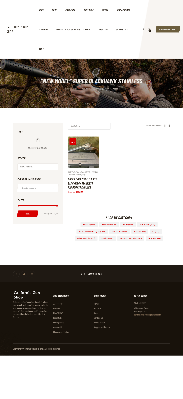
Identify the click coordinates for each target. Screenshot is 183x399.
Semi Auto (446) (154, 238)
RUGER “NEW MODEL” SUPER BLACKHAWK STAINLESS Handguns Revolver (82, 183)
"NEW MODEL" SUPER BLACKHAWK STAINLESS (83, 172)
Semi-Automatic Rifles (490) (131, 238)
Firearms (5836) (89, 224)
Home (67, 88)
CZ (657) (155, 231)
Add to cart (80, 154)
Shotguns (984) (140, 231)
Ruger (84, 174)
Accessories (58, 304)
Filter (27, 214)
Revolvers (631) (107, 238)
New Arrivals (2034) (147, 224)
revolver (78, 174)
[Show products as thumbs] (165, 125)
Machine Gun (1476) (119, 231)
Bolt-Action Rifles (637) (86, 238)
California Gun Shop (31, 349)
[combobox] (38, 188)
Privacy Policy (58, 322)
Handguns (71, 174)
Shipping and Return (61, 332)
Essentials (57, 318)
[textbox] (39, 188)
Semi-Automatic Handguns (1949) (92, 231)
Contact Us (58, 327)
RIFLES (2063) (128, 224)
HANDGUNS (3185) (109, 224)
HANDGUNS (58, 313)
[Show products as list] (169, 125)
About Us (97, 308)
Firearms (56, 308)
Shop (75, 88)
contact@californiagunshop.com (147, 315)
